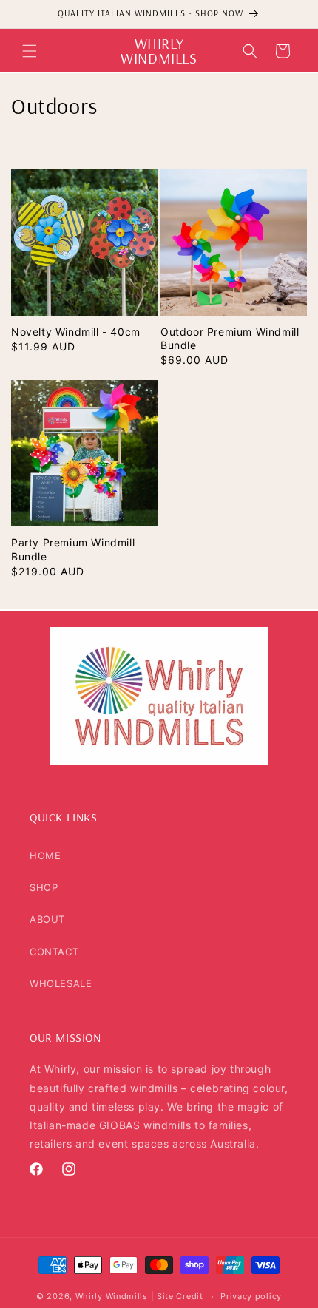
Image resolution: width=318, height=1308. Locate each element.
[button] (29, 51)
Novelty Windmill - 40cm (76, 331)
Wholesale (61, 983)
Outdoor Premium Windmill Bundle (229, 338)
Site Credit (180, 1296)
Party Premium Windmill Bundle (73, 549)
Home (45, 855)
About (47, 919)
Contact (54, 952)
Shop (44, 887)
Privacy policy (251, 1296)
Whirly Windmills (111, 1296)
